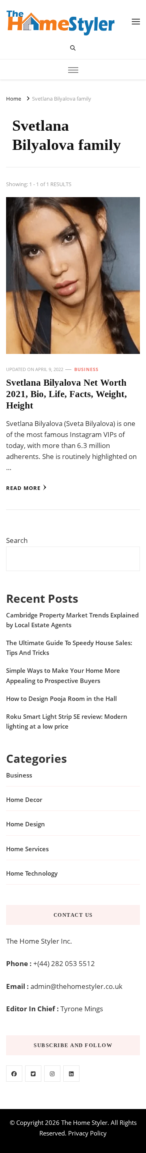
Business (86, 369)
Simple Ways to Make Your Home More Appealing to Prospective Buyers (63, 675)
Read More (23, 488)
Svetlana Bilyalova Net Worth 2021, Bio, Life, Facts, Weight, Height (66, 394)
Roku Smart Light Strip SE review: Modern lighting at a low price (66, 721)
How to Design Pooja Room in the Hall (61, 698)
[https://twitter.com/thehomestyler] (33, 1073)
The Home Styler (84, 1122)
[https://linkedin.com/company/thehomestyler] (71, 1073)
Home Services (27, 849)
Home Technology (32, 873)
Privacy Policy (87, 1133)
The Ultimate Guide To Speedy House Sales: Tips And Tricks (69, 648)
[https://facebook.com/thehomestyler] (14, 1073)
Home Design (25, 824)
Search (17, 540)
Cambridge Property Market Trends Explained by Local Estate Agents (72, 620)
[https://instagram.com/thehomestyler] (52, 1073)
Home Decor (24, 799)
